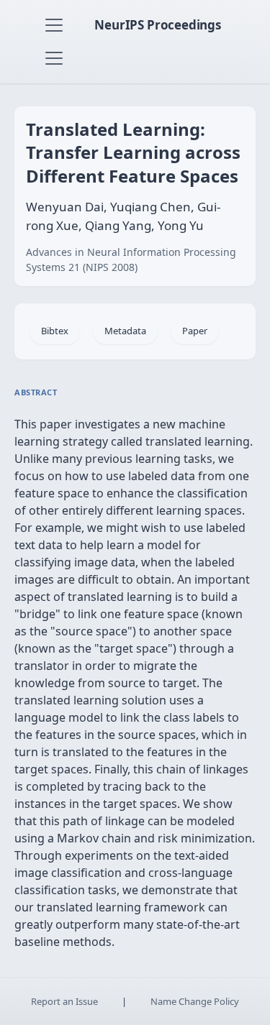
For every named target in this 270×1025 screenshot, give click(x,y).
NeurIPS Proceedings (157, 25)
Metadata (125, 330)
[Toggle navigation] (54, 25)
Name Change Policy (194, 1001)
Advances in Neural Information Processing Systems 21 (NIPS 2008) (131, 259)
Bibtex (54, 330)
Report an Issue (64, 1001)
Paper (194, 330)
